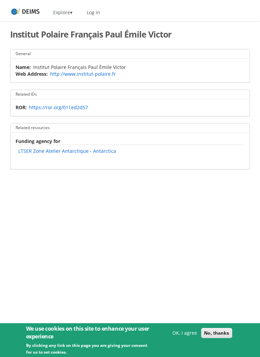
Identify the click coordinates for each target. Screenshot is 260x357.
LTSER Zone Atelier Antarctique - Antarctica (67, 151)
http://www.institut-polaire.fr (83, 74)
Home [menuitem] (19, 12)
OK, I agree (184, 333)
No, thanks (216, 333)
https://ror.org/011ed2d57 (58, 107)
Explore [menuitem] (61, 12)
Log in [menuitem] (93, 12)
